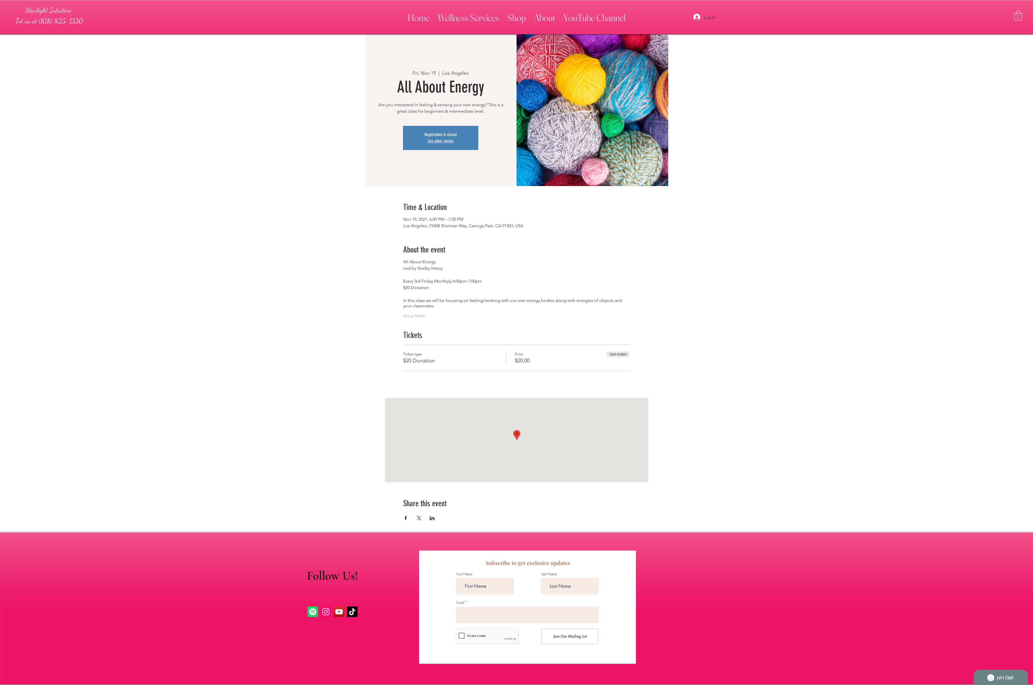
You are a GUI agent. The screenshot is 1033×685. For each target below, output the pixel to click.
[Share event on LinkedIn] (432, 518)
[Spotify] (312, 611)
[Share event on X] (419, 518)
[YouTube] (339, 611)
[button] (468, 15)
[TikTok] (352, 611)
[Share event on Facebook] (405, 518)
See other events (441, 141)
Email (460, 602)
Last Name (549, 574)
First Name (464, 574)
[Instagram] (326, 611)
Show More (414, 315)
